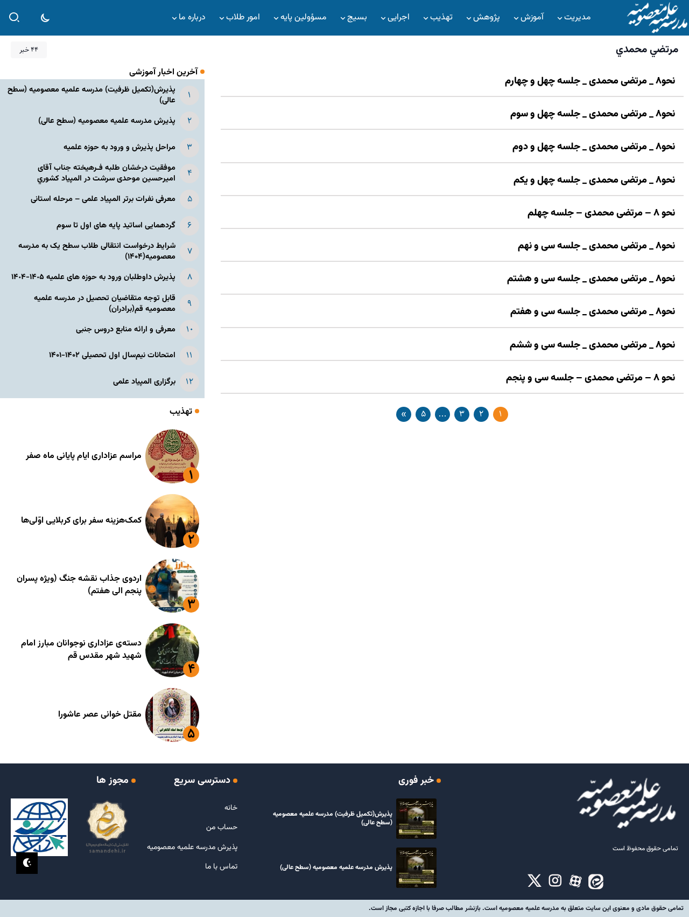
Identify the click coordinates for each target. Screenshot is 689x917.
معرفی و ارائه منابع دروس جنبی (125, 329)
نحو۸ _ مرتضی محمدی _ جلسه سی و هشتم (591, 279)
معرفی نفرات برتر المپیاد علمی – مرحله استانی (103, 199)
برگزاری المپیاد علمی (144, 382)
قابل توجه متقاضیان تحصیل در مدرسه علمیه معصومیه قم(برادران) (104, 303)
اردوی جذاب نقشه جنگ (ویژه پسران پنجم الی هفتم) (79, 585)
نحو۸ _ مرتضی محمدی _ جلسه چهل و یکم (594, 180)
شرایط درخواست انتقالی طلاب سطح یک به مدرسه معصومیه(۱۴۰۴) (96, 251)
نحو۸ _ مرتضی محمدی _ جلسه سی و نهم (596, 246)
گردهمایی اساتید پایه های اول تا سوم (116, 225)
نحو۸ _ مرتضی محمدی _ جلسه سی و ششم (592, 345)
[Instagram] (555, 881)
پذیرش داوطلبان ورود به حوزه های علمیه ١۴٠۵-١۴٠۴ (93, 277)
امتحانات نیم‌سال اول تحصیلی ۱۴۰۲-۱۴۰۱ (112, 355)
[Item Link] (172, 456)
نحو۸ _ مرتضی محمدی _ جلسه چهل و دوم (593, 147)
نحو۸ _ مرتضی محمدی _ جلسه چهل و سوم (592, 114)
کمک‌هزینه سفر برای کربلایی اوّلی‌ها (81, 520)
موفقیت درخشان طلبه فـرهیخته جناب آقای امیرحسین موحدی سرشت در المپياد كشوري (106, 173)
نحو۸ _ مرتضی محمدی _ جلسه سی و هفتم (592, 311)
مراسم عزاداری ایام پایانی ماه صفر (84, 456)
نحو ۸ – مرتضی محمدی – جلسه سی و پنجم (590, 378)
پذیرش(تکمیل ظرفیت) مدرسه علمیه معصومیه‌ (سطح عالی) (91, 95)
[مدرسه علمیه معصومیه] (656, 18)
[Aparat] (575, 881)
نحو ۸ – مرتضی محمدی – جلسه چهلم (601, 213)
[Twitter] (534, 881)
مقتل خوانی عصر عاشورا (100, 714)
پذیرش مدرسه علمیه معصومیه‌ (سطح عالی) (106, 121)
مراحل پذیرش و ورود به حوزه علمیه (119, 147)
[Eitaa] (595, 881)
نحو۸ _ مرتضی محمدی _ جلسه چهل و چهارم (590, 81)
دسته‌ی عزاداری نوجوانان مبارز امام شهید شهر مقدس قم (81, 649)
